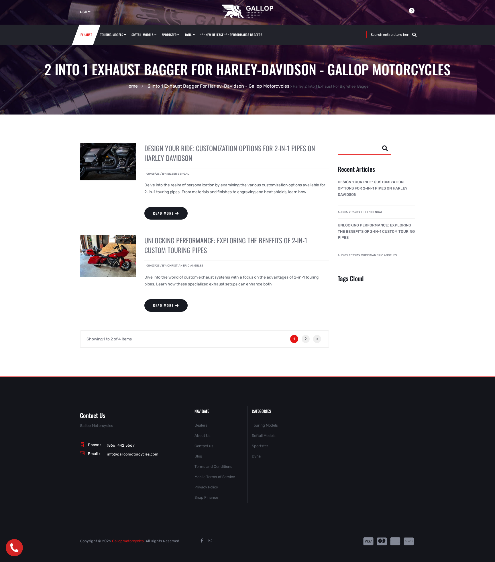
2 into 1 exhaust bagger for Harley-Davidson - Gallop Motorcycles (218, 86)
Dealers (201, 425)
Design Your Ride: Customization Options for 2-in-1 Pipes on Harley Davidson (229, 153)
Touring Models (265, 425)
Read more (163, 213)
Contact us (204, 446)
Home (131, 86)
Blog (198, 456)
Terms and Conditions (213, 466)
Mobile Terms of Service (215, 477)
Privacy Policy (206, 487)
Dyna (256, 456)
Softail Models (264, 435)
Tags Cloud (351, 278)
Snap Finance (206, 497)
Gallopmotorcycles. (128, 541)
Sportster (260, 446)
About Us (203, 435)
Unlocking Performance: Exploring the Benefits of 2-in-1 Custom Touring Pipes (225, 245)
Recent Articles (356, 169)
